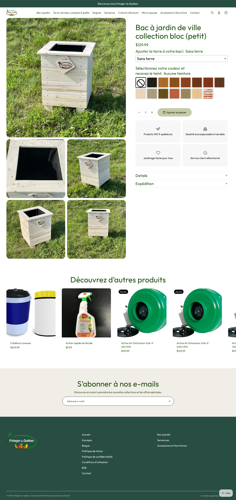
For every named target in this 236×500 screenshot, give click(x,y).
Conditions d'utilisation (95, 462)
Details (141, 175)
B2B (84, 467)
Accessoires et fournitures (172, 445)
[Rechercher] (212, 12)
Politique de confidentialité (97, 456)
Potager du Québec (21, 495)
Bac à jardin (163, 434)
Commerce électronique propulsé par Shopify (50, 495)
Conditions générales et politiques (215, 496)
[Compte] (219, 12)
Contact (86, 473)
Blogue (86, 445)
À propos (87, 440)
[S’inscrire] (169, 401)
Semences (163, 440)
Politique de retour (92, 451)
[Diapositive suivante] (227, 322)
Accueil (86, 434)
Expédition (144, 183)
